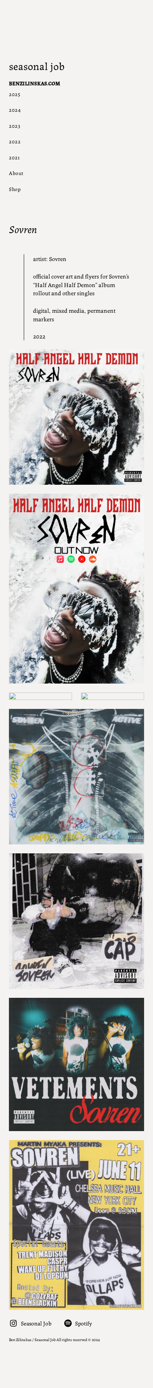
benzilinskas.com (34, 83)
